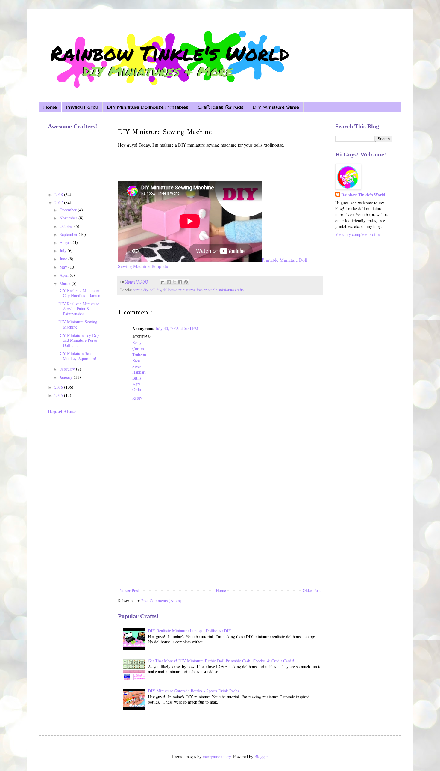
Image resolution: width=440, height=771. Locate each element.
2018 (59, 194)
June (64, 259)
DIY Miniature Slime (276, 106)
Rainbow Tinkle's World (363, 195)
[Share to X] (174, 282)
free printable (207, 289)
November (69, 218)
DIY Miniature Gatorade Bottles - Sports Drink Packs (193, 691)
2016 (59, 387)
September (69, 234)
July (64, 250)
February (68, 369)
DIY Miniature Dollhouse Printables (148, 106)
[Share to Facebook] (180, 282)
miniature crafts (231, 289)
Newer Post (129, 590)
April (65, 275)
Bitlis (136, 378)
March (66, 283)
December (69, 210)
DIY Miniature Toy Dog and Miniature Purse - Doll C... (79, 340)
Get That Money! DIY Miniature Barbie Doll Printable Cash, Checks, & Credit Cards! (221, 661)
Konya (137, 342)
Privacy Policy (82, 106)
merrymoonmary (217, 756)
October (67, 226)
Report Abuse (62, 411)
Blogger (261, 756)
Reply (137, 398)
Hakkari (139, 372)
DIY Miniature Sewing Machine (77, 324)
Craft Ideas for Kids (221, 106)
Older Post (312, 590)
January (67, 377)
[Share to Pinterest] (186, 282)
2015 (59, 395)
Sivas (136, 366)
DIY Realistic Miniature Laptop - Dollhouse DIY (189, 630)
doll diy (155, 289)
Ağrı (136, 384)
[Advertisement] (220, 537)
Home (50, 106)
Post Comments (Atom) (161, 600)
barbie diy (140, 289)
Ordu (136, 389)
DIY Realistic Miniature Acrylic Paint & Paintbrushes (78, 309)
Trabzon (139, 354)
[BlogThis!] (169, 282)
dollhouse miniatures (179, 289)
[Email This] (163, 282)
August (66, 242)
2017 (59, 202)
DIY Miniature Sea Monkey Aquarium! (77, 355)
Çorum (138, 348)
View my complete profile (357, 234)
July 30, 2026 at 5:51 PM (177, 328)
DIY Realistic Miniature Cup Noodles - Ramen (79, 292)
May (64, 267)
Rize (136, 360)
